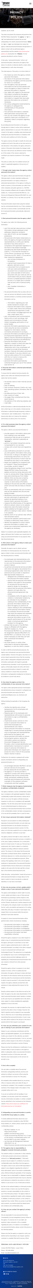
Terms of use (12, 1283)
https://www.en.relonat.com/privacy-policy (18, 1145)
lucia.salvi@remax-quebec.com (15, 1266)
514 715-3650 (9, 1265)
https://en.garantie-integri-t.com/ (15, 468)
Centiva (19, 1286)
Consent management (22, 1283)
